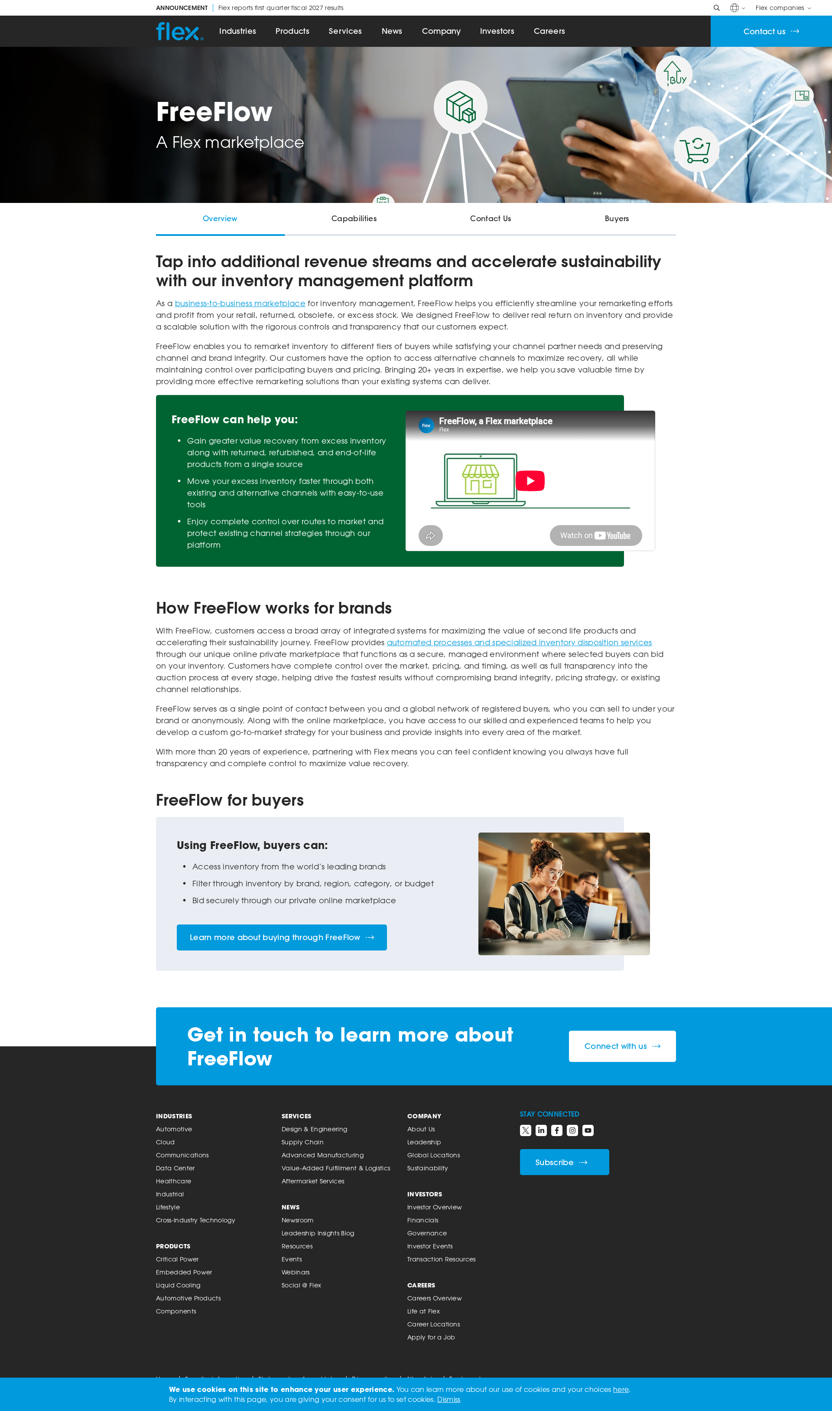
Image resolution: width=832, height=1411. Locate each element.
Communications (182, 1155)
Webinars (296, 1272)
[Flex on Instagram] (572, 1130)
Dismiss (448, 1399)
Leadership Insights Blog (318, 1233)
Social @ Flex (301, 1285)
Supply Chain (303, 1142)
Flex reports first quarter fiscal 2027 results (250, 8)
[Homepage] (180, 31)
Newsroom (298, 1220)
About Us (421, 1129)
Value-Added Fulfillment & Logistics (336, 1168)
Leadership (424, 1142)
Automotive (174, 1129)
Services (345, 31)
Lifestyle (168, 1207)
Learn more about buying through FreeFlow (275, 937)
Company (441, 31)
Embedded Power (184, 1272)
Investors (497, 31)
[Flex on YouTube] (588, 1130)
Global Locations (433, 1155)
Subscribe (555, 1162)
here (621, 1389)
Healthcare (173, 1181)
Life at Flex (423, 1311)
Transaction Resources (441, 1259)
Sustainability (427, 1168)
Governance (427, 1233)
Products (292, 31)
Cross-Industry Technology (195, 1220)
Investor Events (430, 1246)
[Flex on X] (525, 1130)
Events (292, 1259)
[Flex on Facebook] (556, 1130)
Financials (422, 1220)
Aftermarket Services (313, 1181)
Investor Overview (434, 1207)
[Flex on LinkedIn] (541, 1130)
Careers (549, 31)
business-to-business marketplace (240, 303)
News (392, 31)
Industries (237, 31)
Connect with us (616, 1046)
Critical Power (177, 1259)
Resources (297, 1246)
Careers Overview (434, 1298)
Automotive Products (188, 1298)
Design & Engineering (314, 1129)
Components (176, 1311)
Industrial (170, 1194)
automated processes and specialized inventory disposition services (519, 642)
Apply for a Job (431, 1337)
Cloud (165, 1142)
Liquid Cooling (178, 1285)
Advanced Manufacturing (323, 1155)
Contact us (765, 31)
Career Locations (433, 1324)
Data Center (175, 1168)
